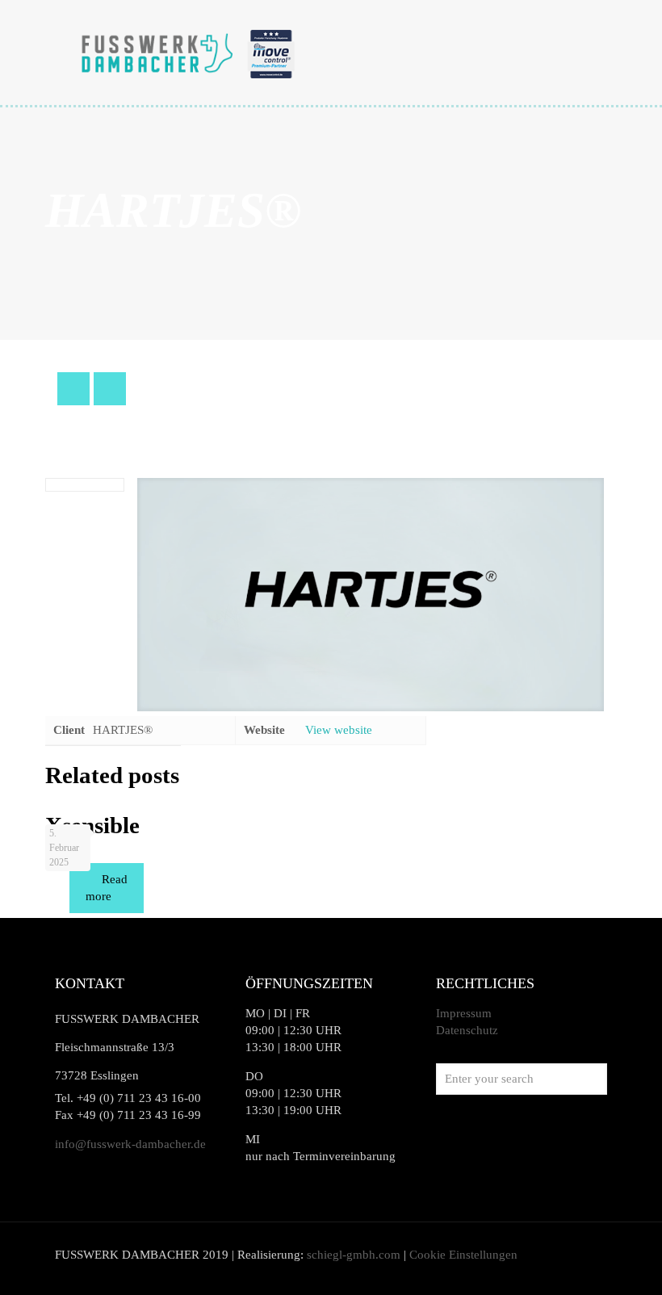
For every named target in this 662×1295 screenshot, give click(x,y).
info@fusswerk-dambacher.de (130, 1144)
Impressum (464, 1013)
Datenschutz (467, 1030)
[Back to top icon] (584, 1262)
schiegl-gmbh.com (353, 1254)
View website (338, 729)
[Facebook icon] (551, 1254)
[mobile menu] (581, 52)
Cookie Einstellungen (463, 1254)
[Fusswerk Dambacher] (189, 52)
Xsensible (92, 825)
